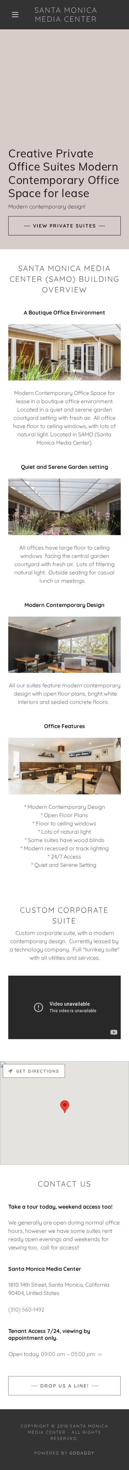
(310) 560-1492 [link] (26, 1309)
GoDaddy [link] (82, 1453)
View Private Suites (64, 226)
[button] (15, 14)
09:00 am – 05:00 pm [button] (68, 1354)
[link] (65, 15)
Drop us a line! (64, 1386)
